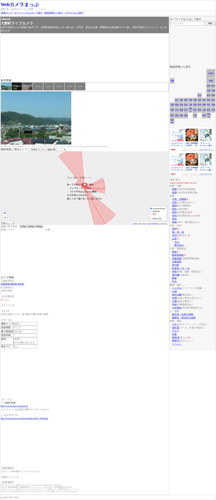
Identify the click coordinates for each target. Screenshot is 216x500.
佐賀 (172, 105)
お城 (174, 291)
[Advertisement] (85, 56)
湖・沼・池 (178, 232)
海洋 (174, 228)
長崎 (172, 110)
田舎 (174, 209)
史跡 (174, 298)
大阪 (190, 105)
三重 (195, 115)
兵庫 (190, 100)
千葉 (213, 110)
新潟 (208, 95)
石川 (199, 95)
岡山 (186, 105)
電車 (174, 271)
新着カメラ (7, 13)
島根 (181, 100)
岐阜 (199, 105)
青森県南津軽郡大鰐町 (12, 284)
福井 (199, 100)
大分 (177, 110)
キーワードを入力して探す (29, 13)
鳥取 (186, 100)
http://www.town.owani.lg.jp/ (14, 406)
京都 (195, 100)
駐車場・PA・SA (181, 268)
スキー (175, 324)
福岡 (177, 105)
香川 (186, 110)
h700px (23, 226)
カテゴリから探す (74, 13)
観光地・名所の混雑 (182, 314)
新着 (174, 189)
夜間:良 (176, 337)
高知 (181, 115)
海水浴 (175, 327)
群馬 (208, 100)
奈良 (195, 110)
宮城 (213, 90)
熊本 (172, 115)
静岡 (204, 115)
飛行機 (175, 275)
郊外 (174, 212)
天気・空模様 (179, 199)
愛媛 (181, 110)
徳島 (186, 115)
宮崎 (177, 115)
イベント (176, 344)
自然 (174, 202)
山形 (208, 90)
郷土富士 (179, 245)
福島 (213, 95)
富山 (204, 100)
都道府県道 (178, 255)
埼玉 (208, 105)
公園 (174, 301)
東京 (208, 110)
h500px (31, 226)
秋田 (208, 86)
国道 (174, 252)
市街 (174, 215)
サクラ (175, 331)
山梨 (204, 110)
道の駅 (175, 265)
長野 (204, 105)
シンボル (176, 288)
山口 (177, 100)
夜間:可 (176, 340)
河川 (174, 235)
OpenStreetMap (152, 223)
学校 (174, 304)
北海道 (211, 73)
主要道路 (176, 261)
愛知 (199, 110)
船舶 (174, 278)
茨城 (213, 105)
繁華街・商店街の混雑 (184, 318)
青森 (211, 81)
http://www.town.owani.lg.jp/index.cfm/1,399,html (24, 418)
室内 (174, 219)
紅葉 (174, 334)
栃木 (213, 100)
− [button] (5, 217)
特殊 (174, 222)
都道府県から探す (53, 13)
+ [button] (5, 213)
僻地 (174, 205)
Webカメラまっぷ (20, 4)
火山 (176, 242)
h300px (39, 226)
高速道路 (176, 258)
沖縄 (172, 81)
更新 (174, 192)
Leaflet (134, 223)
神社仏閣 (176, 294)
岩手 (213, 86)
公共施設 (176, 308)
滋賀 (195, 105)
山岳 (174, 238)
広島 (181, 105)
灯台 (174, 281)
